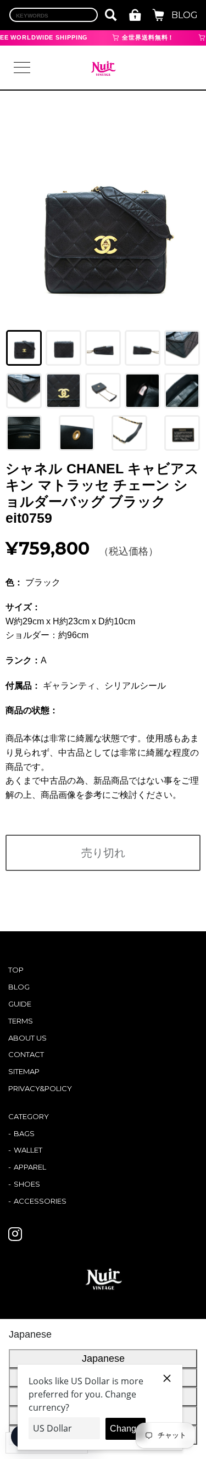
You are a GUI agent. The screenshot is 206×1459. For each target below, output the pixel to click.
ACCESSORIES (40, 1201)
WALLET (28, 1149)
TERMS (20, 1020)
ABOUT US (27, 1037)
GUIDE (19, 1003)
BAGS (24, 1133)
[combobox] (53, 15)
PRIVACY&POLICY (40, 1088)
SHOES (27, 1184)
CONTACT (26, 1054)
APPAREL (30, 1166)
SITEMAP (24, 1071)
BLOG (184, 15)
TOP (16, 969)
